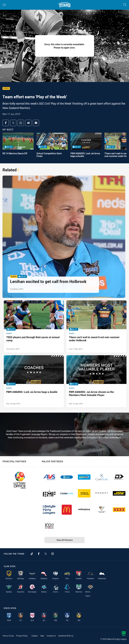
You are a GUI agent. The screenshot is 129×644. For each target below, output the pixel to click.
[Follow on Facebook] (38, 554)
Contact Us (51, 635)
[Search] (124, 5)
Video (6, 88)
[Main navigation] (4, 5)
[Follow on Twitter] (45, 554)
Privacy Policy (22, 635)
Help (42, 635)
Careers (34, 635)
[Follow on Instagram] (52, 554)
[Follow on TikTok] (32, 554)
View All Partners (64, 539)
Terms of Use (8, 635)
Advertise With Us (65, 635)
